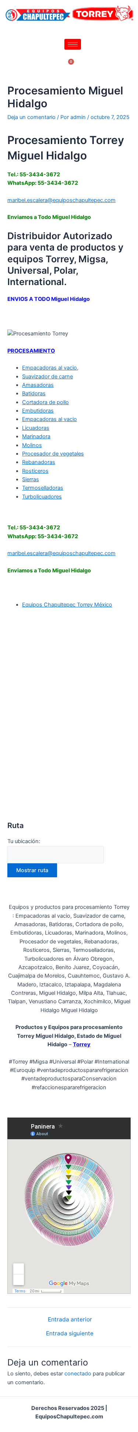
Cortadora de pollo (45, 402)
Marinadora (36, 436)
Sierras (30, 479)
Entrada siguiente (69, 1333)
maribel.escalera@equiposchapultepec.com (61, 200)
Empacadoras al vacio (49, 419)
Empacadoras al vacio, (50, 367)
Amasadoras (38, 385)
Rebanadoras (38, 462)
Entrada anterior (70, 1320)
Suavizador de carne (47, 376)
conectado (77, 1373)
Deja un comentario (31, 117)
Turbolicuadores (42, 496)
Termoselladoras (42, 488)
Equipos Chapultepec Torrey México (67, 604)
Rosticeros (35, 471)
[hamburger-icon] (72, 44)
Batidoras (34, 393)
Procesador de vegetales (53, 453)
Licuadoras (35, 428)
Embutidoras (38, 410)
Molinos (32, 445)
